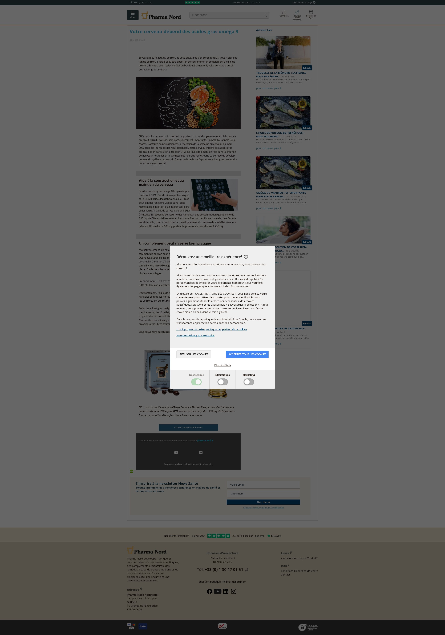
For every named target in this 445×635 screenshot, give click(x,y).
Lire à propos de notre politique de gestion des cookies (211, 329)
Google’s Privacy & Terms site (195, 335)
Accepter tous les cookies (247, 354)
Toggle (196, 381)
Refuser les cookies (194, 354)
